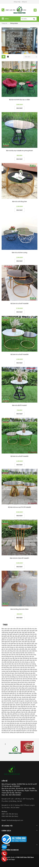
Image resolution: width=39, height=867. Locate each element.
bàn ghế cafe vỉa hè (28, 638)
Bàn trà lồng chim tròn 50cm (19, 609)
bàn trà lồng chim (25, 671)
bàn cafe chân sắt (12, 628)
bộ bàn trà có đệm (31, 690)
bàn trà (13, 654)
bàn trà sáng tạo (6, 675)
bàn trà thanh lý (17, 680)
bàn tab (8, 654)
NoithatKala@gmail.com (12, 820)
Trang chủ (4, 23)
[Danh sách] (8, 56)
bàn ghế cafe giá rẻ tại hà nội (28, 634)
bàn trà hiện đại (29, 666)
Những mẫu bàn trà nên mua (10, 717)
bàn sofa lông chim (10, 651)
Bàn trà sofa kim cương (19, 252)
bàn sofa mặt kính (31, 651)
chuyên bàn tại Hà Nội (10, 699)
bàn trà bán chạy (31, 654)
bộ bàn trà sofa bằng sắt (9, 691)
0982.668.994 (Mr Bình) (10, 816)
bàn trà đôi (17, 664)
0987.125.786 (11, 10)
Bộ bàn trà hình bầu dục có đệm (19, 100)
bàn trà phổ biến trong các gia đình (25, 673)
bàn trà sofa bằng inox (11, 677)
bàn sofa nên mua (7, 653)
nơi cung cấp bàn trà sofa (11, 723)
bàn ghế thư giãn (29, 643)
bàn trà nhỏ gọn (9, 673)
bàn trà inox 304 (25, 667)
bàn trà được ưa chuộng (28, 664)
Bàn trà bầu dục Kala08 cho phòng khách (19, 150)
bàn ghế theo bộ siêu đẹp (16, 643)
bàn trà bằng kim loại (8, 656)
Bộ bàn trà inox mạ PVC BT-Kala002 (19, 507)
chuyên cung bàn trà (8, 703)
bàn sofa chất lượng (27, 645)
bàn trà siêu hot (27, 675)
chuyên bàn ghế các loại (14, 697)
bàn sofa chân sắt (15, 645)
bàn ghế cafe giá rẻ (13, 634)
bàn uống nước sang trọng (26, 688)
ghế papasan (26, 710)
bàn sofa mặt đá (21, 651)
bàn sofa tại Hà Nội (18, 653)
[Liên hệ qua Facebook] (4, 839)
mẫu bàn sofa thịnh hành (12, 716)
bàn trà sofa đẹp (23, 677)
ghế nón (19, 710)
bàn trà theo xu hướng (29, 680)
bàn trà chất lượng (13, 660)
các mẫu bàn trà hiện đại (23, 693)
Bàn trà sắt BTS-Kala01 (19, 405)
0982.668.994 (21, 10)
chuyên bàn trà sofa (31, 701)
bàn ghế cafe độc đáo (15, 632)
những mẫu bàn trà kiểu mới (28, 716)
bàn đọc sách (17, 630)
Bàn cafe (4, 628)
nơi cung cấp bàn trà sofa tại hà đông (13, 727)
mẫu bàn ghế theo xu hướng (15, 714)
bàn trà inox (16, 667)
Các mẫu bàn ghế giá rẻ (9, 693)
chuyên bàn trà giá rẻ (18, 701)
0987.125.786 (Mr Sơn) (10, 814)
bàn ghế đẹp (28, 640)
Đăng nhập (17, 2)
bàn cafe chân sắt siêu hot (26, 628)
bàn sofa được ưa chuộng (23, 647)
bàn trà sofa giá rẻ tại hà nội (14, 678)
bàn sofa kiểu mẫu (21, 649)
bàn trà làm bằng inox (12, 671)
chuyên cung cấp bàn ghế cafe (23, 703)
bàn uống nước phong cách (10, 688)
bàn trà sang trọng (17, 675)
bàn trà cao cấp (10, 658)
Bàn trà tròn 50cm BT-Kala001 (19, 558)
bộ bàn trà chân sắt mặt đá (18, 690)
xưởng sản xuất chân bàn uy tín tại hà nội (22, 732)
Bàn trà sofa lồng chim (19, 201)
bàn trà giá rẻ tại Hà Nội (17, 666)
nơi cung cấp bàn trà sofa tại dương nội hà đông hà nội (19, 725)
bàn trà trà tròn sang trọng (9, 682)
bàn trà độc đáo (9, 664)
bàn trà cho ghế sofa (26, 660)
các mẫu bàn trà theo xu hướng (21, 695)
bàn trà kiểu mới (25, 669)
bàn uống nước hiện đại (29, 686)
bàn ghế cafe (25, 630)
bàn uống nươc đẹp (16, 686)
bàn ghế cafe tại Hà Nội (15, 638)
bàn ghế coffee (20, 640)
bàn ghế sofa (26, 641)
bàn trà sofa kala (27, 678)
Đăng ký (24, 2)
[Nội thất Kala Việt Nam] (12, 770)
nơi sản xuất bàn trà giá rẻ (19, 730)
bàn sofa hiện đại (11, 649)
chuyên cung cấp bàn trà (23, 704)
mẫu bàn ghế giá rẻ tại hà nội (18, 712)
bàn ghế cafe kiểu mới (21, 636)
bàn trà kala (16, 669)
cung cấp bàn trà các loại (24, 706)
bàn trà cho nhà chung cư (22, 662)
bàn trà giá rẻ (5, 666)
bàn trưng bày (9, 684)
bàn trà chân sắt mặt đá (22, 658)
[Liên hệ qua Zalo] (4, 847)
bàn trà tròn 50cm (22, 682)
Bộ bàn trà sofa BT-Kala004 (19, 354)
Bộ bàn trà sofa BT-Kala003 (19, 456)
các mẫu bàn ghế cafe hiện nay (25, 691)
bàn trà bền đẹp (20, 654)
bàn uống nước (18, 684)
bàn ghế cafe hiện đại (8, 636)
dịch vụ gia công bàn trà (22, 708)
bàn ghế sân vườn (16, 641)
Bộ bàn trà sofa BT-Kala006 (19, 303)
